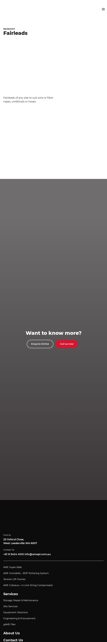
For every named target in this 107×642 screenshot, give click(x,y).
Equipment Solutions (15, 612)
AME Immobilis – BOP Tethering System (26, 573)
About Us (11, 633)
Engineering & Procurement (19, 618)
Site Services (10, 606)
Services (10, 594)
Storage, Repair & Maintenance (20, 600)
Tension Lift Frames (14, 579)
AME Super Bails (12, 567)
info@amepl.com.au (38, 554)
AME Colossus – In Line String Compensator (28, 585)
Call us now (67, 344)
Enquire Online (40, 344)
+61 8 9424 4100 (13, 554)
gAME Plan (9, 624)
